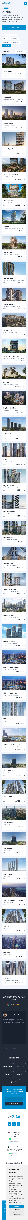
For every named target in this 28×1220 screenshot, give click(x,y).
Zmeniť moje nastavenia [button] (16, 1213)
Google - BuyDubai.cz (16, 1005)
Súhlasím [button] (16, 1206)
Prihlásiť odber (14, 1103)
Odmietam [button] (17, 1209)
